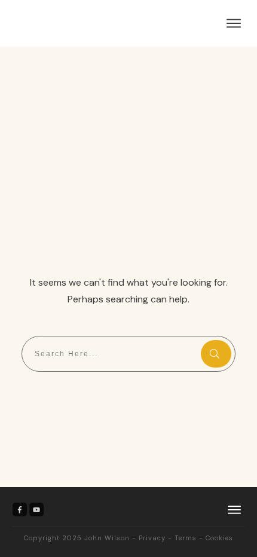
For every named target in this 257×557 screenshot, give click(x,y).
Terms (186, 538)
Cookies (219, 538)
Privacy (152, 538)
